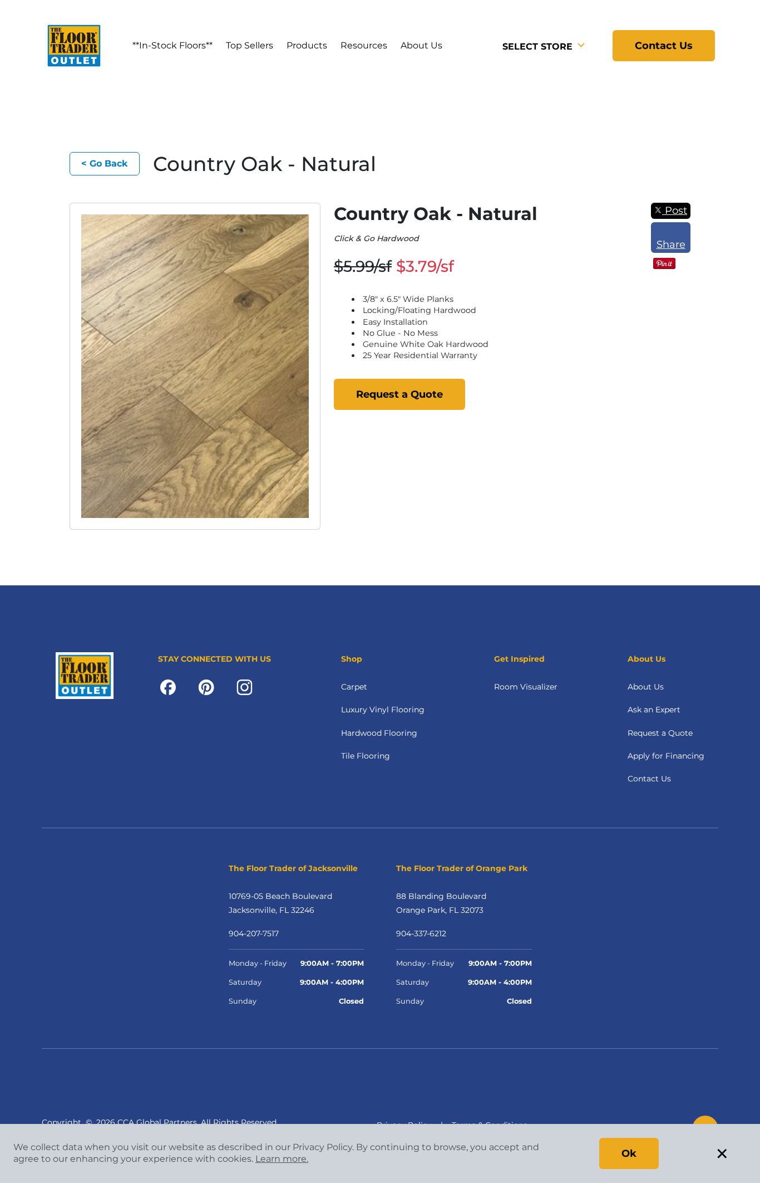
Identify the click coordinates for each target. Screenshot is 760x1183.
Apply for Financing (666, 756)
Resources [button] (363, 45)
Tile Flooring (365, 756)
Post (674, 210)
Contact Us (664, 46)
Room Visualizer (525, 687)
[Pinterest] (206, 687)
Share (671, 244)
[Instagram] (244, 687)
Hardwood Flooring (379, 733)
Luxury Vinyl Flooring (383, 710)
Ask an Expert (654, 710)
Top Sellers (249, 45)
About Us (646, 687)
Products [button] (307, 45)
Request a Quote (399, 394)
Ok (628, 1153)
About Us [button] (421, 45)
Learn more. (281, 1158)
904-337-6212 (421, 933)
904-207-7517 (254, 933)
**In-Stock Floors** (172, 45)
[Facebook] (168, 687)
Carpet (354, 687)
